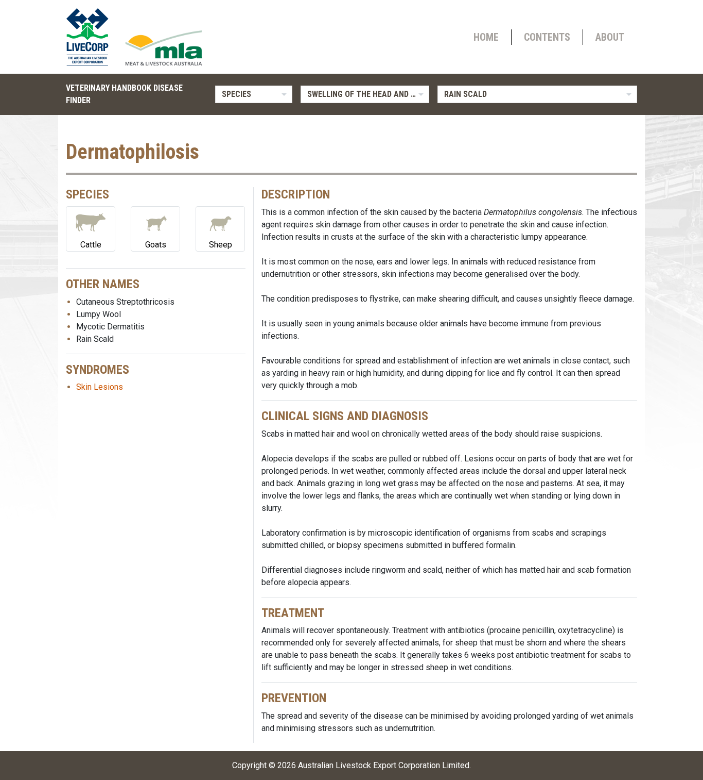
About (609, 37)
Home (486, 37)
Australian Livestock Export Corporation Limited (383, 765)
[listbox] (253, 94)
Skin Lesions (99, 387)
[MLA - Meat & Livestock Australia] (163, 47)
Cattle (90, 245)
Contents (547, 37)
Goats (155, 245)
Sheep (220, 245)
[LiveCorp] (91, 36)
